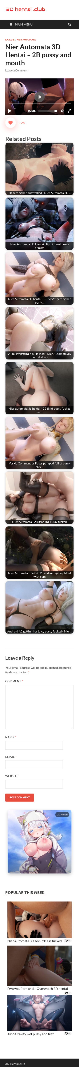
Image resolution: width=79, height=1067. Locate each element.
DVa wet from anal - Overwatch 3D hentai (37, 988)
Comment (14, 681)
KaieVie (10, 39)
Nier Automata (26, 39)
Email (11, 756)
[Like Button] (10, 122)
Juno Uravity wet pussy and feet (30, 1034)
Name (10, 737)
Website (12, 776)
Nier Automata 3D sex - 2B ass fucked (34, 941)
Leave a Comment (16, 70)
